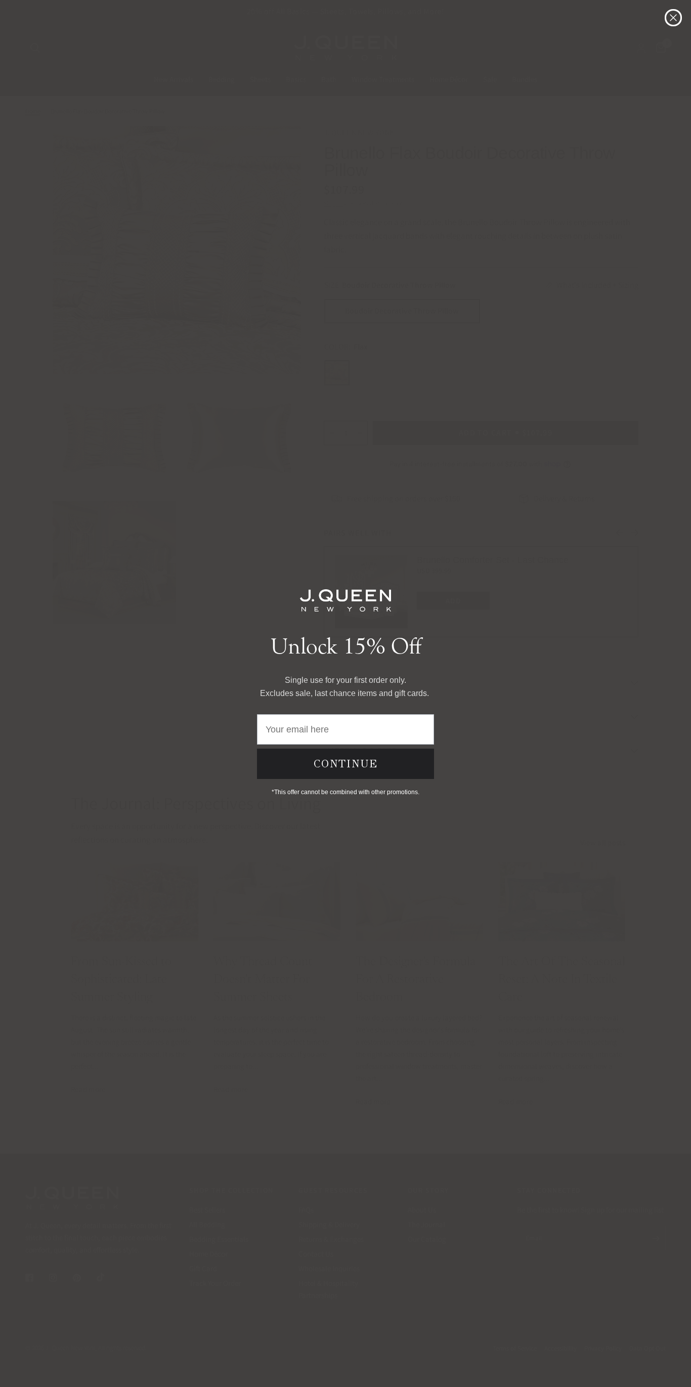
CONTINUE (346, 763)
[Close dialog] (673, 17)
